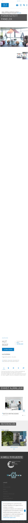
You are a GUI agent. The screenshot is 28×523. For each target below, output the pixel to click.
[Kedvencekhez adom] (24, 411)
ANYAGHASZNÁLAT (8, 498)
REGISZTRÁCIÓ (24, 1)
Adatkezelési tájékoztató (9, 517)
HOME (3, 12)
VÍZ (4, 485)
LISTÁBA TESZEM (8, 349)
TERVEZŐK (13, 368)
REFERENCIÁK (23, 368)
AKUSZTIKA (6, 496)
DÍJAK (18, 368)
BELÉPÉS (18, 1)
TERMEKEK (7, 12)
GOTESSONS (14, 13)
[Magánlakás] (14, 438)
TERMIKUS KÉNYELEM (8, 494)
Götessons (5, 415)
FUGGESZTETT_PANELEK (14, 12)
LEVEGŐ (5, 482)
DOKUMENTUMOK (8, 368)
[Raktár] (21, 5)
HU (2, 0)
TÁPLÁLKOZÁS (6, 487)
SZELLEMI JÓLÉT (7, 500)
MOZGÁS (5, 491)
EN (4, 0)
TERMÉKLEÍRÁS (4, 368)
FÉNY (4, 489)
